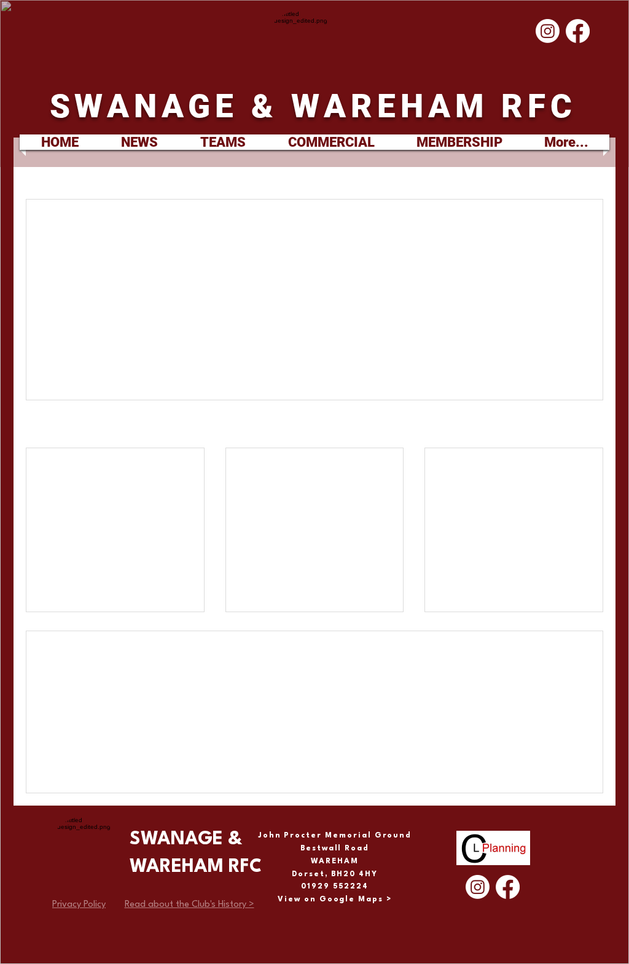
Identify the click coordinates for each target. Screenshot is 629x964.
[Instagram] (548, 31)
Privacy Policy (79, 904)
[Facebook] (578, 31)
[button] (223, 142)
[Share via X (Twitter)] (123, 343)
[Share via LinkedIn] (153, 343)
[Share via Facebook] (93, 343)
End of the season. (490, 469)
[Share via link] (183, 343)
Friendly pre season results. (294, 476)
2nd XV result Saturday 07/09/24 (104, 476)
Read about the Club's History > (189, 904)
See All (591, 425)
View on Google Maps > (335, 899)
